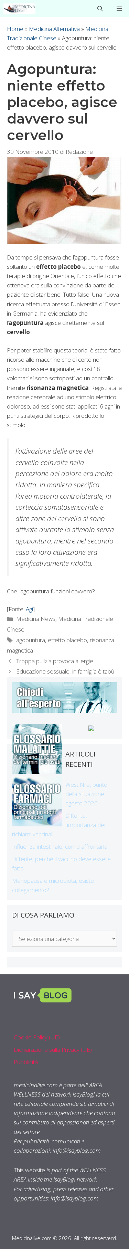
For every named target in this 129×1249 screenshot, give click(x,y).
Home (15, 29)
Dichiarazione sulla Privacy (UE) (53, 1050)
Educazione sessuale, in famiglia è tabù (65, 671)
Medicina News (35, 619)
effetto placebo (67, 640)
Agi (29, 609)
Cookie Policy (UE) (37, 1037)
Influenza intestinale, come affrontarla (59, 846)
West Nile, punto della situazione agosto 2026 (86, 794)
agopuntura (30, 640)
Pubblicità (26, 1062)
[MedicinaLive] (19, 8)
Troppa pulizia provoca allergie (54, 661)
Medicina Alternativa (54, 29)
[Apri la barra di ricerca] (100, 8)
